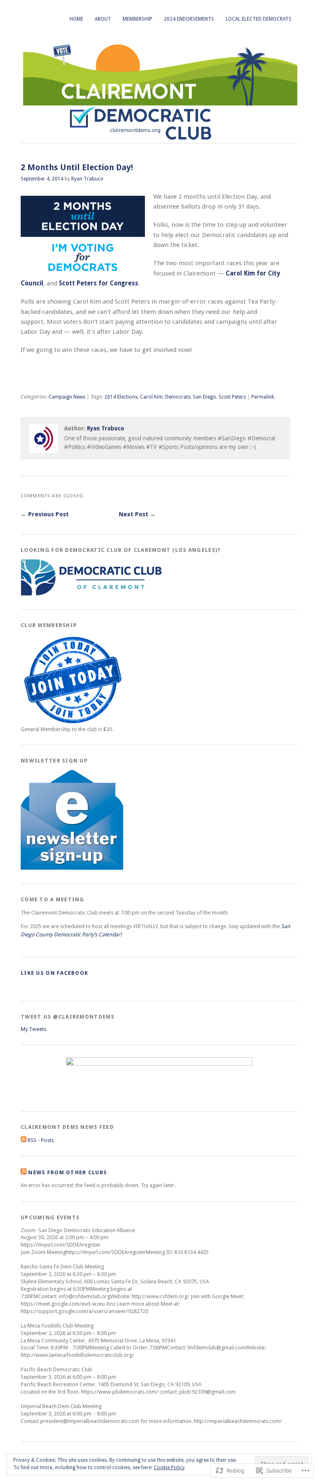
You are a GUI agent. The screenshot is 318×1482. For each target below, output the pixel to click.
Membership (137, 19)
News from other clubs (67, 1172)
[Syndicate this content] (23, 1172)
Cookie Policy (169, 1467)
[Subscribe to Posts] (23, 1140)
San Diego (204, 397)
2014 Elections (120, 397)
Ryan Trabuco (87, 179)
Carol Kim (151, 397)
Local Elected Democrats (259, 19)
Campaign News (66, 397)
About (103, 19)
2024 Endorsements (189, 19)
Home (76, 19)
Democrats (177, 397)
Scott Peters (232, 397)
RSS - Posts (41, 1140)
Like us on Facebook (54, 973)
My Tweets (33, 1029)
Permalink (262, 397)
